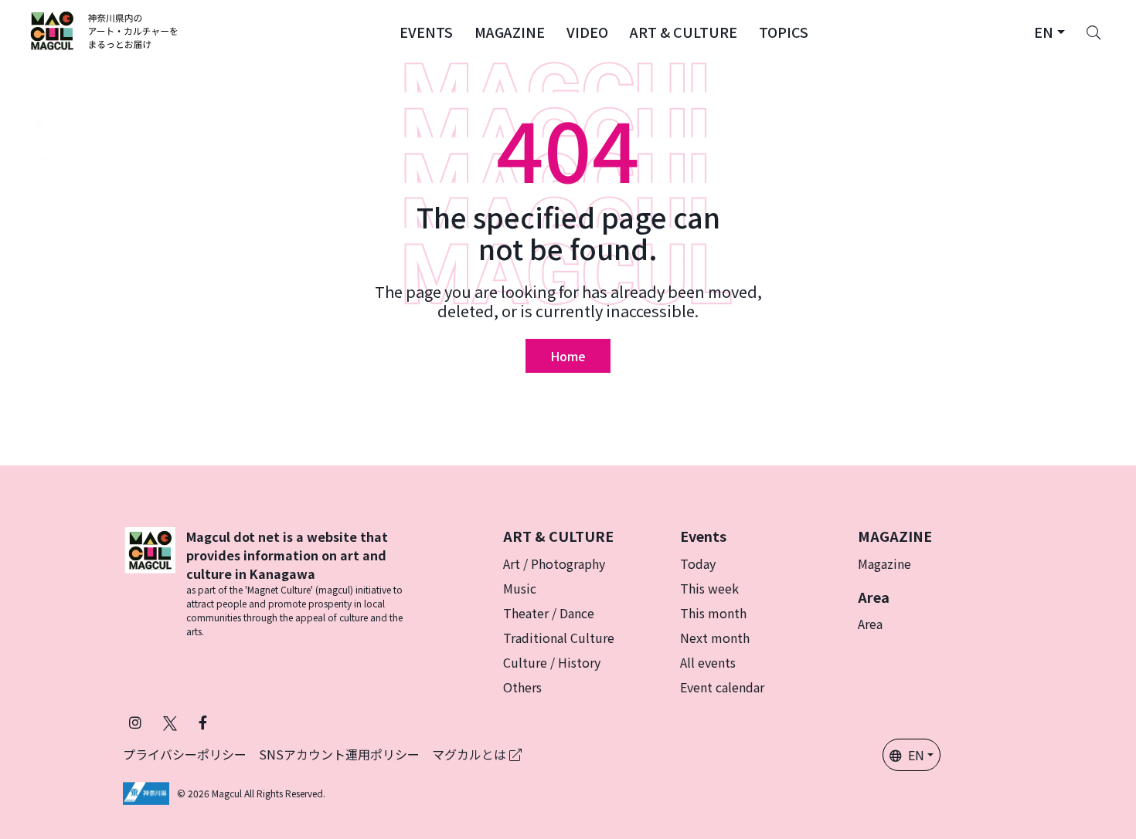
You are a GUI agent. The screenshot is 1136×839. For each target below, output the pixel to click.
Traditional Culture (558, 637)
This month (713, 613)
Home (568, 356)
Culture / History (551, 662)
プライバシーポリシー (185, 754)
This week (709, 588)
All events (708, 662)
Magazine (884, 563)
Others (522, 687)
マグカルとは (470, 754)
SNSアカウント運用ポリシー (339, 754)
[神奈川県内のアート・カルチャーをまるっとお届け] (105, 31)
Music (519, 588)
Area (870, 623)
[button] (426, 31)
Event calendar (722, 687)
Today (698, 563)
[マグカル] (150, 582)
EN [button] (916, 755)
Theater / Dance (548, 613)
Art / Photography (554, 563)
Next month (715, 637)
